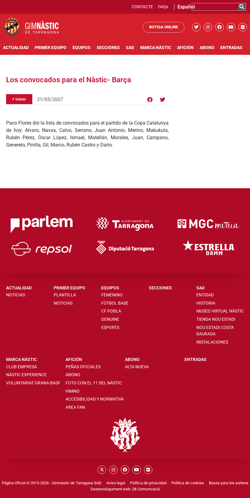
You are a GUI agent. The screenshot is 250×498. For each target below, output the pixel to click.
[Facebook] (219, 27)
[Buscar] (242, 6)
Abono (207, 47)
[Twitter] (196, 27)
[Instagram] (208, 27)
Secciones (108, 47)
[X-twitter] (102, 469)
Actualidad (16, 47)
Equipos (82, 47)
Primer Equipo (50, 47)
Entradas (231, 47)
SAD (130, 47)
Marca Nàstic (155, 47)
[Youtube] (231, 27)
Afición (185, 47)
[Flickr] (242, 27)
